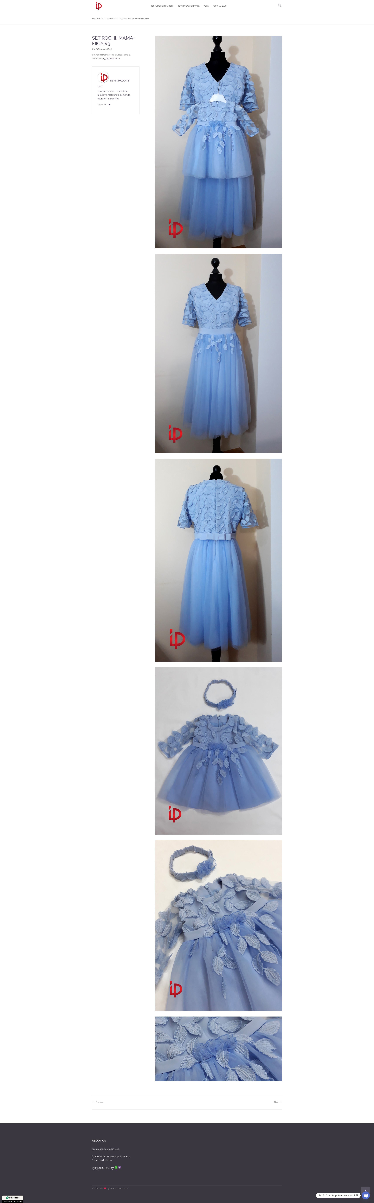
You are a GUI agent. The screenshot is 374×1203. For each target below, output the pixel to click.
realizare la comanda (119, 95)
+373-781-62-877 (111, 58)
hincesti (111, 91)
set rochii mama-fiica (108, 98)
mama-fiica (122, 91)
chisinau (102, 91)
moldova (102, 95)
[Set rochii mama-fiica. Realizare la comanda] (218, 142)
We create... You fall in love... (107, 18)
